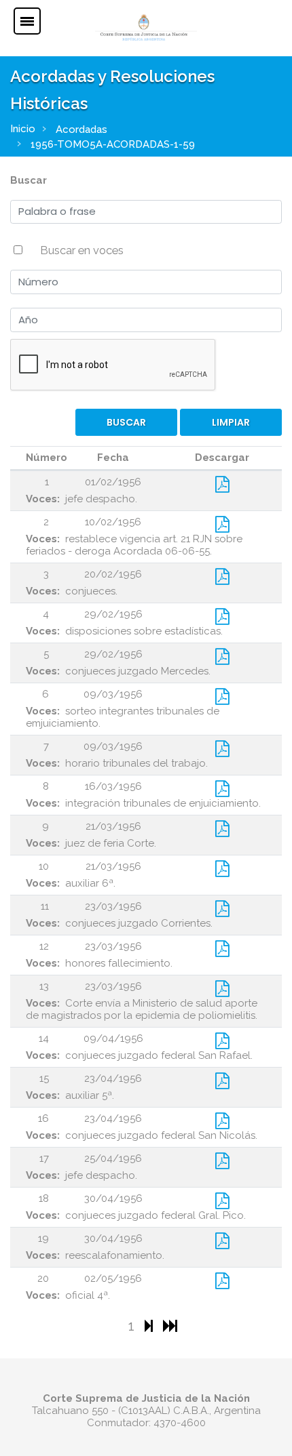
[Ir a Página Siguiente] (150, 1325)
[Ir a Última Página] (170, 1325)
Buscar (28, 180)
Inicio (22, 129)
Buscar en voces (82, 250)
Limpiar (231, 422)
